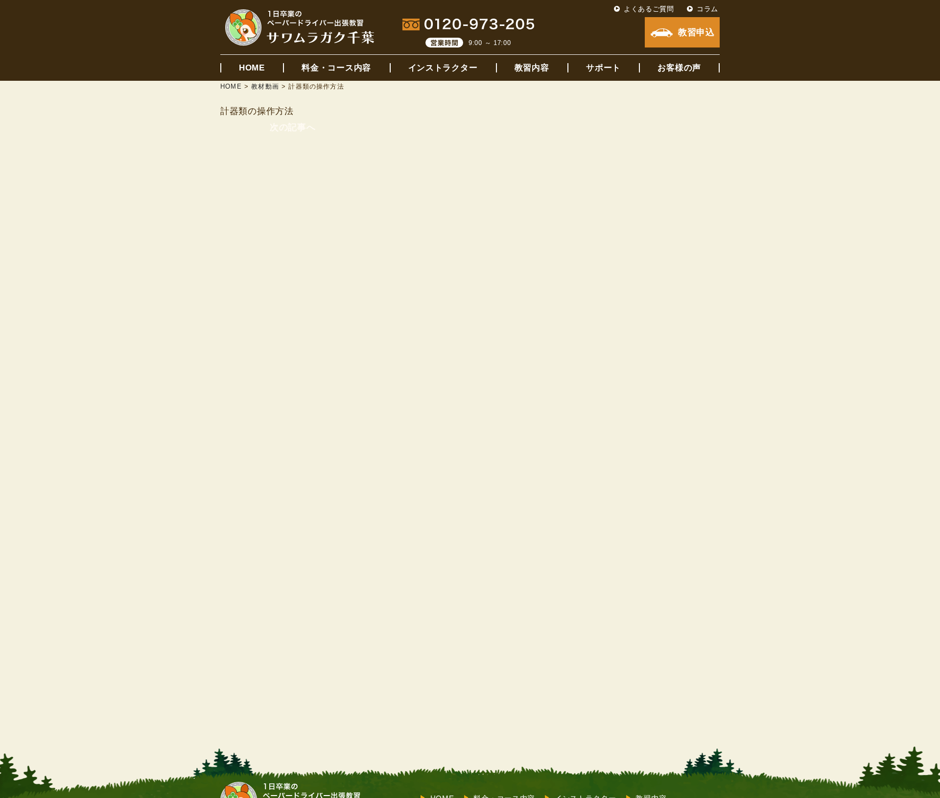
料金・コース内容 (336, 68)
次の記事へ (293, 127)
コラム (707, 8)
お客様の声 (679, 68)
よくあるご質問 (649, 8)
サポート (603, 68)
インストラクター (443, 68)
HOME (252, 68)
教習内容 (532, 68)
